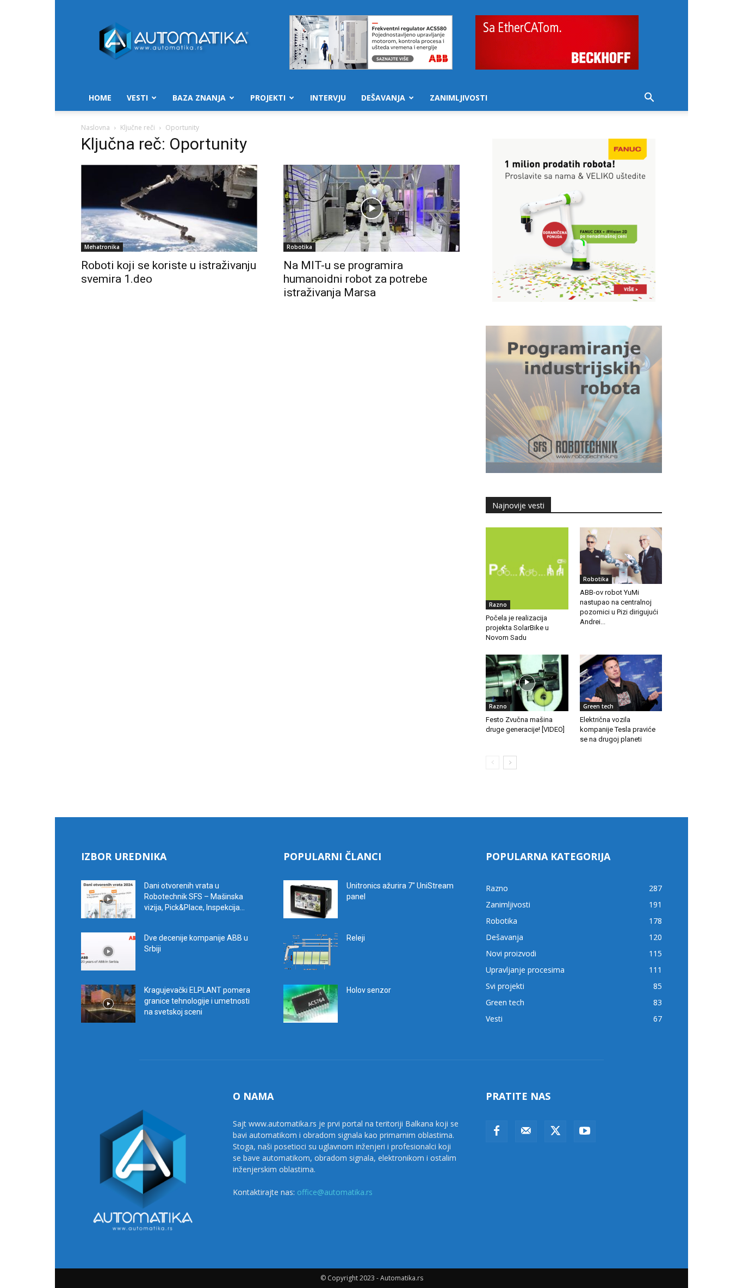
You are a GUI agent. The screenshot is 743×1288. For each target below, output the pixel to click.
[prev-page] (492, 762)
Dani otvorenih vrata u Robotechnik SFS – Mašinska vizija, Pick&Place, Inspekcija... (194, 896)
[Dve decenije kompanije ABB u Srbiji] (108, 951)
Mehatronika (102, 247)
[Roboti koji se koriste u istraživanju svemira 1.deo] (169, 208)
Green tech (598, 706)
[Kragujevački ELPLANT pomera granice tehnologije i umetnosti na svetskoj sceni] (108, 1004)
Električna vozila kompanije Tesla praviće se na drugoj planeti (617, 729)
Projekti (268, 97)
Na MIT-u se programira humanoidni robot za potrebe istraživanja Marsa (355, 279)
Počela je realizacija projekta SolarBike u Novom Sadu (517, 628)
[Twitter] (555, 1131)
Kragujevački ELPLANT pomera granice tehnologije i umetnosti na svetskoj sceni (197, 1001)
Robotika (299, 247)
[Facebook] (496, 1131)
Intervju (328, 97)
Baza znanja (199, 97)
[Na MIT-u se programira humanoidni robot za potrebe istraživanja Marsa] (371, 208)
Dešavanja (383, 97)
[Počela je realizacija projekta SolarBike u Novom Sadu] (527, 568)
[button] (649, 99)
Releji (355, 938)
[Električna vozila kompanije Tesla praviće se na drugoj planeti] (621, 683)
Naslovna (95, 127)
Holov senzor (368, 990)
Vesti (137, 97)
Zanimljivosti (458, 97)
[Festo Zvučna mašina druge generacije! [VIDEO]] (527, 683)
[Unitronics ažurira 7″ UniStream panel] (310, 899)
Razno (498, 604)
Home (100, 97)
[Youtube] (585, 1131)
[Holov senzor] (310, 1004)
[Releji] (310, 951)
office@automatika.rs (335, 1192)
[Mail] (526, 1131)
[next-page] (510, 762)
